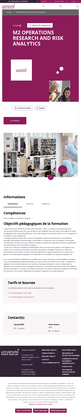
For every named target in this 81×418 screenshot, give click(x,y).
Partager (16, 25)
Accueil (8, 12)
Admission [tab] (29, 204)
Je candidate (15, 121)
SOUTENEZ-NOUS (59, 1)
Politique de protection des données (68, 372)
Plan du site (67, 366)
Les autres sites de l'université (18, 1)
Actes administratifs (50, 363)
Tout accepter (23, 411)
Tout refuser (40, 411)
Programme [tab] (46, 204)
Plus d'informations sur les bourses (22, 297)
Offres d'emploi (48, 353)
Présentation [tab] (13, 204)
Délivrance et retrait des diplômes (71, 354)
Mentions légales (49, 350)
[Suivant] (62, 169)
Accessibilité (44, 1)
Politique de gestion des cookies (40, 404)
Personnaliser (58, 411)
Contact (45, 360)
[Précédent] (51, 177)
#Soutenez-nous (69, 350)
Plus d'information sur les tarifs (21, 293)
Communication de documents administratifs (70, 361)
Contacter (21, 328)
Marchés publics (48, 356)
